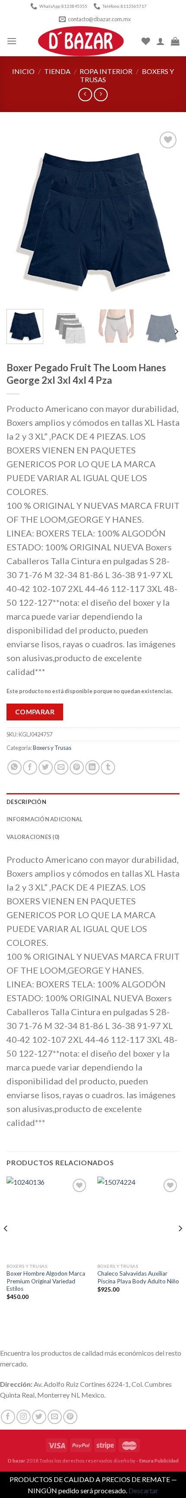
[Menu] (11, 40)
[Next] (165, 216)
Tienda (57, 71)
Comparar (35, 712)
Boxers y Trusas (52, 747)
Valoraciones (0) (32, 836)
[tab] (93, 801)
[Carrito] (175, 41)
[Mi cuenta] (160, 41)
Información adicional (44, 819)
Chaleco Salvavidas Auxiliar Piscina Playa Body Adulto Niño (138, 1277)
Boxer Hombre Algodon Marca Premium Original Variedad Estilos (45, 1281)
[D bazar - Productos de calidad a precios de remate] (81, 41)
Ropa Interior (106, 71)
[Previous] (21, 216)
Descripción (26, 801)
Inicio (23, 71)
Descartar (143, 1490)
